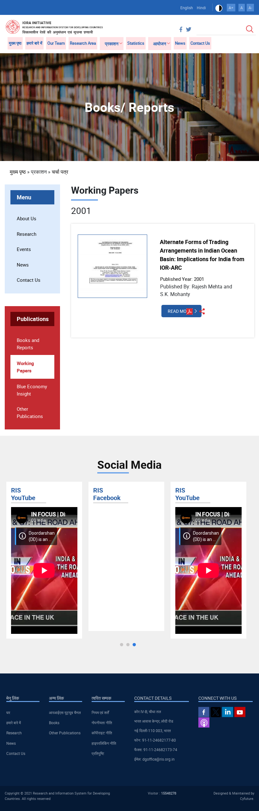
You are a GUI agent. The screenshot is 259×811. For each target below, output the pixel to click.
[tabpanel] (44, 560)
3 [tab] (134, 645)
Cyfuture (246, 798)
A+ (231, 7)
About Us (26, 218)
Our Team (56, 43)
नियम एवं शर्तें (100, 712)
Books (54, 722)
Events (24, 249)
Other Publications (65, 732)
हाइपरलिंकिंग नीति (104, 743)
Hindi (201, 7)
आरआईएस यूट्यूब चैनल (65, 712)
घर (8, 712)
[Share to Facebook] (214, 171)
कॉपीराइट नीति (102, 732)
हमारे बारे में (34, 43)
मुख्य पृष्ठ (15, 43)
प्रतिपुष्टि (98, 753)
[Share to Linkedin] (223, 171)
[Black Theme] (219, 7)
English (186, 7)
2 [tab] (128, 645)
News (180, 43)
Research (26, 234)
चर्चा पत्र (60, 171)
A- (250, 7)
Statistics (135, 43)
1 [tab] (121, 645)
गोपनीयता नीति (102, 722)
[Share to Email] (241, 171)
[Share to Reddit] (232, 171)
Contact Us (200, 43)
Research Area (83, 43)
